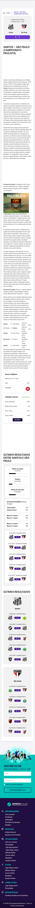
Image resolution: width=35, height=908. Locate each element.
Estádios (8, 825)
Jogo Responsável (11, 847)
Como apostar (10, 814)
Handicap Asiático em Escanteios (16, 895)
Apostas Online (10, 860)
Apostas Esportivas (18, 903)
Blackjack (8, 858)
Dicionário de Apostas (12, 822)
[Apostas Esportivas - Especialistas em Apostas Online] (17, 804)
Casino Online (10, 855)
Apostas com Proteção (12, 835)
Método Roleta (10, 852)
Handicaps (8, 817)
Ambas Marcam (10, 832)
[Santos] (11, 27)
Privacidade (9, 845)
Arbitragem (9, 820)
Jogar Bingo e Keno (12, 850)
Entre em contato (11, 842)
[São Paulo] (24, 27)
